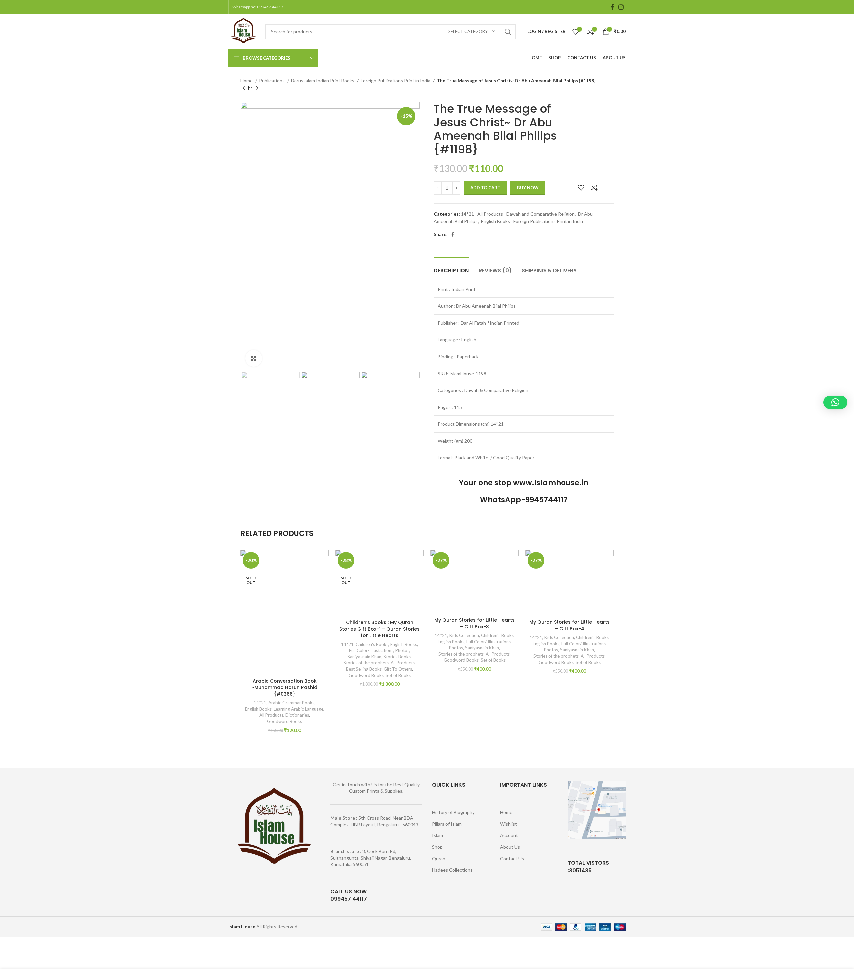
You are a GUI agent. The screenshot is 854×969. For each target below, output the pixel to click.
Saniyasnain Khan (364, 656)
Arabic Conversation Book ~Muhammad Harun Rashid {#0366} (284, 687)
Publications (272, 80)
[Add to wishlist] (581, 187)
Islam (437, 835)
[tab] (451, 267)
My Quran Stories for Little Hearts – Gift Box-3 (474, 623)
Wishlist (508, 824)
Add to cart (485, 187)
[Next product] (257, 88)
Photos (402, 650)
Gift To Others (398, 669)
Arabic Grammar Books (291, 702)
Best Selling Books (364, 669)
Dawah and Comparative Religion (540, 214)
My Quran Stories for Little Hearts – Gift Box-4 (569, 625)
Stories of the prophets (366, 662)
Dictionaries (297, 715)
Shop (437, 847)
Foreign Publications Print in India (396, 80)
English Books (495, 221)
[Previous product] (243, 88)
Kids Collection (464, 635)
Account (509, 835)
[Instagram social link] (621, 7)
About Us (510, 847)
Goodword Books (284, 721)
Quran (438, 858)
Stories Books (397, 656)
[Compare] (594, 187)
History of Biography (453, 812)
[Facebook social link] (612, 7)
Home (247, 80)
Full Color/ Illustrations (371, 650)
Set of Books (398, 675)
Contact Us (512, 858)
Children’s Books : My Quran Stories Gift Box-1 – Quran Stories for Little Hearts (379, 629)
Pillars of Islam (447, 824)
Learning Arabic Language (298, 709)
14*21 (467, 214)
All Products (490, 214)
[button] (835, 402)
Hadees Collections (452, 870)
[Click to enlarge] (253, 358)
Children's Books (372, 644)
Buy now (528, 187)
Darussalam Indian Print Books (323, 80)
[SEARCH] (508, 31)
